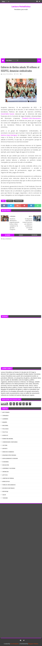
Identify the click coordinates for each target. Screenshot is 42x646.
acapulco (10, 200)
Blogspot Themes (33, 643)
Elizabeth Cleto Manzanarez (31, 118)
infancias (5, 471)
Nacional (5, 425)
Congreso (5, 415)
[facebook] (37, 1)
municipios (6, 481)
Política (5, 432)
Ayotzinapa (5, 412)
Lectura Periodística (21, 6)
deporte (4, 448)
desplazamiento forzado (10, 458)
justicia (5, 475)
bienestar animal (7, 438)
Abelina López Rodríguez (9, 135)
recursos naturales (8, 488)
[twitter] (39, 1)
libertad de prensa (8, 478)
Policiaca (5, 428)
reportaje (5, 491)
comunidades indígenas (9, 442)
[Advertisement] (21, 36)
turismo (5, 498)
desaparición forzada (9, 455)
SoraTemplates (14, 643)
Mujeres (4, 422)
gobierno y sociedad (8, 468)
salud (4, 494)
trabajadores (18, 200)
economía (5, 461)
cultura (4, 445)
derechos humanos (8, 452)
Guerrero (5, 419)
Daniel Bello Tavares (7, 114)
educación (5, 465)
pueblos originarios (9, 485)
